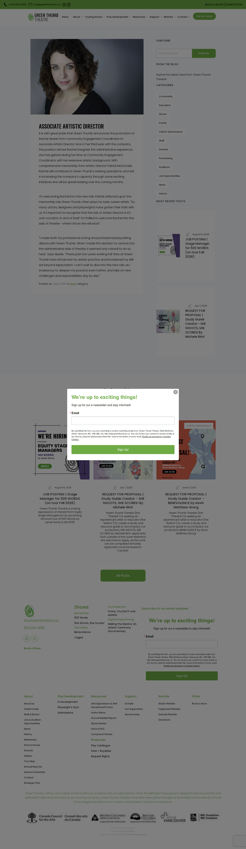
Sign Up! (123, 449)
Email (75, 413)
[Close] (175, 392)
